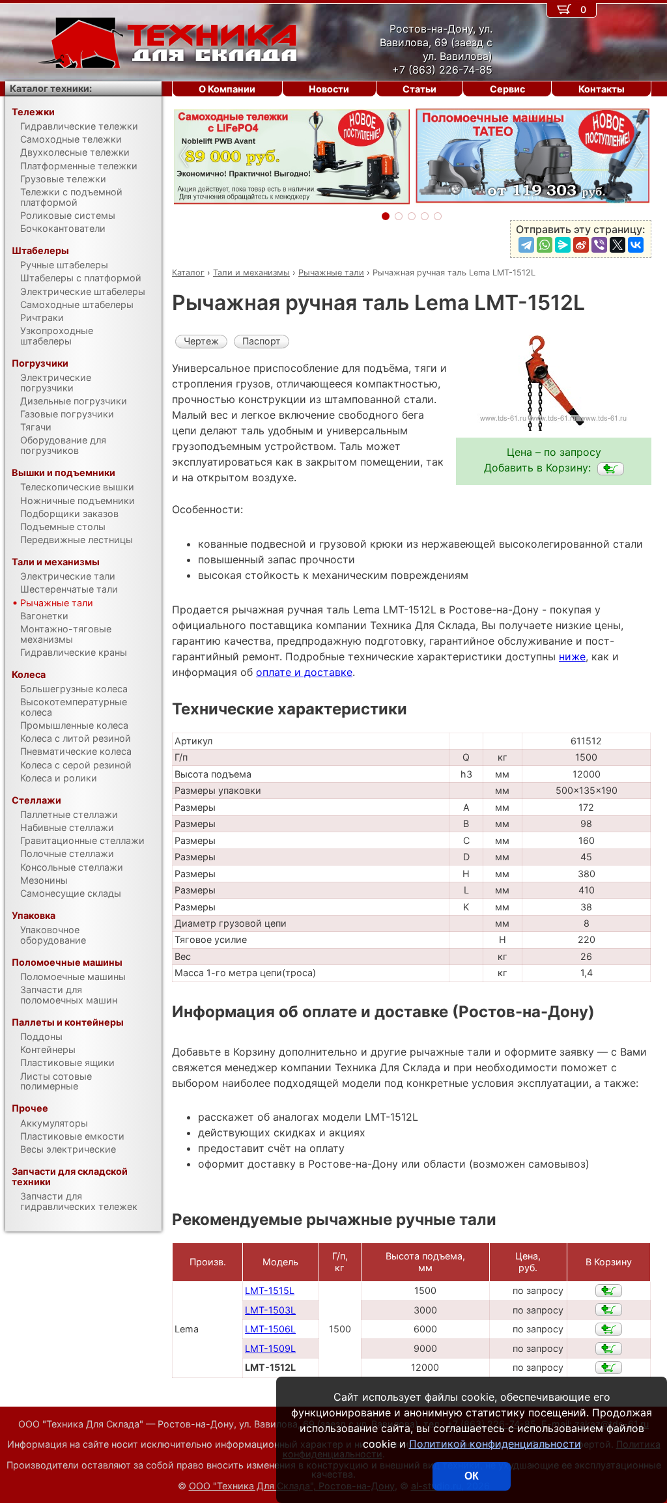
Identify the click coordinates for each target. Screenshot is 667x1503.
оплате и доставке (304, 672)
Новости (329, 88)
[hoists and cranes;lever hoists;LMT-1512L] (610, 468)
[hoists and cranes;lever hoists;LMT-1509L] (608, 1348)
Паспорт (261, 340)
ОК (471, 1476)
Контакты (601, 88)
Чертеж (201, 340)
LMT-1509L (270, 1348)
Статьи (419, 88)
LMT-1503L (270, 1309)
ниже (572, 656)
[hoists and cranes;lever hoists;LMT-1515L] (608, 1290)
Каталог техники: (51, 88)
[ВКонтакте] (636, 245)
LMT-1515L (269, 1290)
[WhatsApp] (544, 245)
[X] (617, 245)
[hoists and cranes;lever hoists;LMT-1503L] (608, 1309)
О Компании (227, 88)
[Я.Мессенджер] (563, 245)
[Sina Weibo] (581, 245)
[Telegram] (526, 245)
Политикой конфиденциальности (495, 1443)
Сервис (507, 88)
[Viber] (599, 245)
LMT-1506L (270, 1328)
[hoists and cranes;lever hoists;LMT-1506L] (608, 1329)
